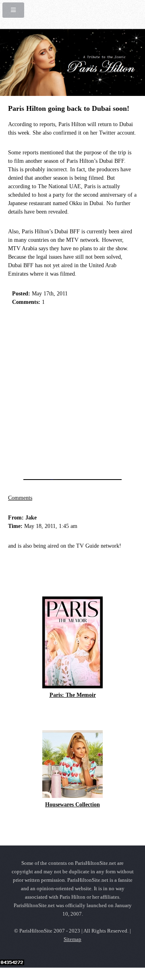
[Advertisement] (72, 390)
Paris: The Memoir (73, 695)
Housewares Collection (72, 805)
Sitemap (72, 939)
